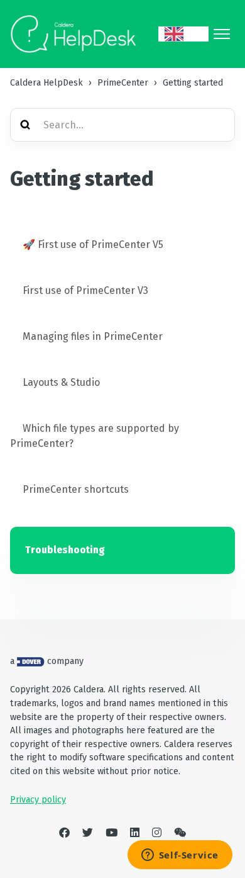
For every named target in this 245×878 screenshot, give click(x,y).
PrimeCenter (122, 82)
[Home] (73, 34)
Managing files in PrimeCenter (93, 336)
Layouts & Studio (61, 382)
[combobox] (183, 34)
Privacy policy (38, 799)
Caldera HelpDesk (46, 82)
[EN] (183, 34)
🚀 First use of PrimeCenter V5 (93, 244)
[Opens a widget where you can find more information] (179, 856)
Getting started (193, 82)
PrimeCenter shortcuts (76, 489)
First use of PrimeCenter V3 (85, 290)
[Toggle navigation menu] (222, 34)
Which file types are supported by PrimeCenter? (94, 435)
